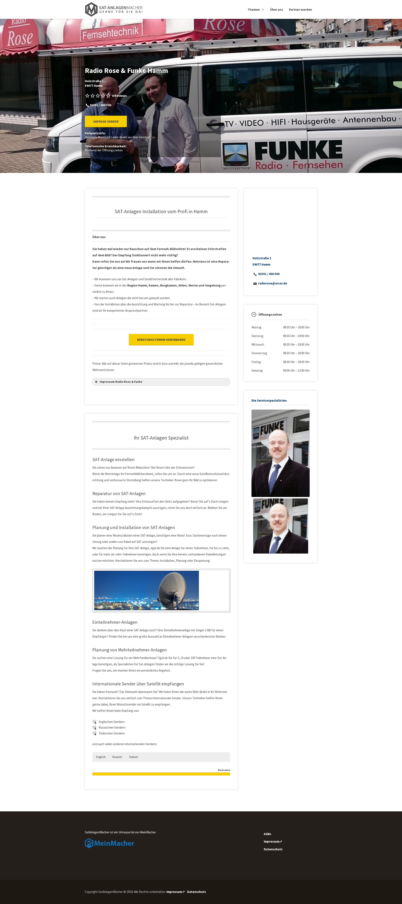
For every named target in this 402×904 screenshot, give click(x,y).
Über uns (276, 10)
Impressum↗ (273, 841)
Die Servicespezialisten (269, 400)
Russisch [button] (117, 757)
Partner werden (300, 10)
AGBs (267, 834)
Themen (254, 10)
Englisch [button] (101, 757)
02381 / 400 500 (269, 274)
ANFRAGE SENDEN (106, 121)
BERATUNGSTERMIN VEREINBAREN (161, 340)
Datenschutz (273, 849)
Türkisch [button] (133, 757)
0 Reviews (119, 95)
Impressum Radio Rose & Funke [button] (121, 382)
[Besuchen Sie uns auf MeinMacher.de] (109, 843)
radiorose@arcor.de (272, 283)
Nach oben (224, 770)
